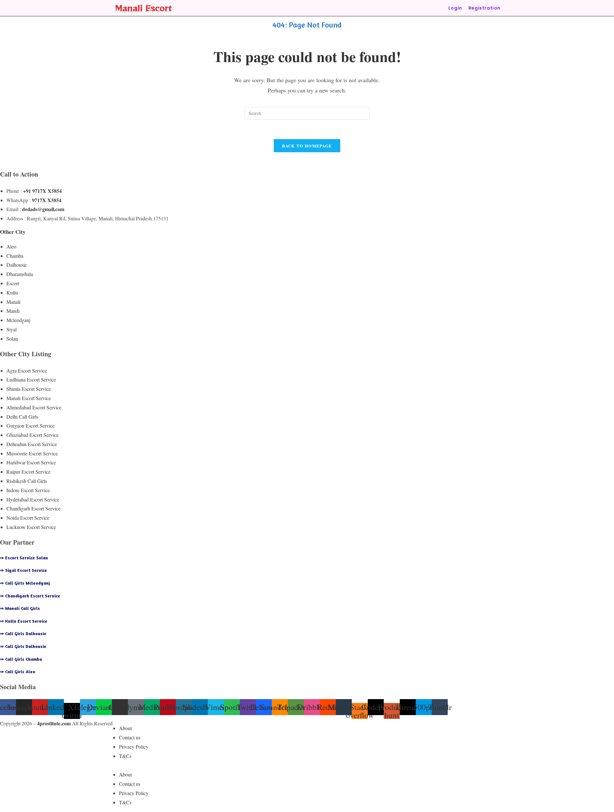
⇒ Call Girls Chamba (21, 659)
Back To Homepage (307, 146)
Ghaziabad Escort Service (32, 434)
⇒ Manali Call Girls (20, 608)
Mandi (13, 310)
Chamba (14, 255)
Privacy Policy (133, 746)
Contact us (129, 737)
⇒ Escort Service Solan (24, 557)
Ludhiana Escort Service (31, 379)
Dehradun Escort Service (31, 444)
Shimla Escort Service (28, 388)
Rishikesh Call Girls (26, 480)
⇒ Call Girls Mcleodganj (25, 583)
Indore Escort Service (28, 490)
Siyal (11, 329)
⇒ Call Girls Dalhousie (23, 633)
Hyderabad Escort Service (32, 499)
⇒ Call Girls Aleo (17, 671)
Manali (13, 301)
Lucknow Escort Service (31, 527)
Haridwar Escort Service (31, 462)
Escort (12, 283)
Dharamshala (19, 274)
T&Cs (125, 756)
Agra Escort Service (26, 370)
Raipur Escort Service (28, 471)
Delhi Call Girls (22, 416)
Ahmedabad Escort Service (33, 407)
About (125, 728)
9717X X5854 (46, 200)
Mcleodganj (18, 320)
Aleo (11, 246)
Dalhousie (16, 264)
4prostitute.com (54, 723)
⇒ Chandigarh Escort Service (30, 595)
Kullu (12, 292)
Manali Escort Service (28, 398)
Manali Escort (143, 7)
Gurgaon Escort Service (30, 425)
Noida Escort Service (27, 517)
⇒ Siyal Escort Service (23, 570)
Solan (12, 338)
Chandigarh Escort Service (33, 508)
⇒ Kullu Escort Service (23, 621)
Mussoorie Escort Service (32, 453)
